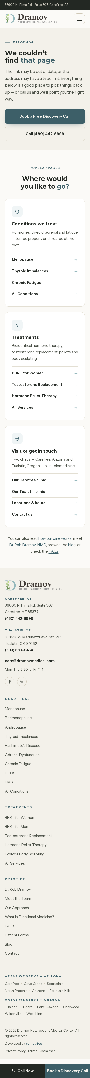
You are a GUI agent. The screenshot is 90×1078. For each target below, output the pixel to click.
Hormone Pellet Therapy (34, 396)
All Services (22, 407)
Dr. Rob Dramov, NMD (27, 544)
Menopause (22, 259)
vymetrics (34, 1043)
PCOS (10, 773)
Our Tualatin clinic (28, 491)
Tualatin (11, 1007)
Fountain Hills (60, 991)
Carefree (12, 984)
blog (72, 544)
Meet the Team (18, 898)
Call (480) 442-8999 (45, 133)
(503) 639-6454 (19, 650)
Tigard (27, 1007)
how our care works (55, 538)
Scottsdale (55, 984)
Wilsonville (13, 1014)
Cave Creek (33, 984)
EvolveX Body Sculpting (24, 854)
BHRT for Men (16, 826)
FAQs (54, 551)
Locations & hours (29, 503)
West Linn (34, 1014)
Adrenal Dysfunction (22, 754)
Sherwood (71, 1007)
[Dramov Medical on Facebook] (9, 681)
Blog (8, 944)
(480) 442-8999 (19, 618)
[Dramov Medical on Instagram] (22, 681)
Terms (32, 1051)
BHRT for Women (28, 373)
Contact (12, 953)
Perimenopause (18, 717)
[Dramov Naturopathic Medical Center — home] (31, 19)
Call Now (26, 1070)
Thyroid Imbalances (30, 271)
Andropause (15, 727)
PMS (9, 782)
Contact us (22, 514)
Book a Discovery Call (67, 1070)
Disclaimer (47, 1051)
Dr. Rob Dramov (18, 889)
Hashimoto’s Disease (22, 745)
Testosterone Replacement (37, 384)
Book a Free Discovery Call (45, 116)
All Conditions (25, 294)
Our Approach (17, 907)
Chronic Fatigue (26, 282)
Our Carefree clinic (29, 480)
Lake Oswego (47, 1007)
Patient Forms (17, 935)
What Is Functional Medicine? (29, 916)
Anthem (38, 991)
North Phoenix (16, 991)
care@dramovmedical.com (30, 660)
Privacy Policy (15, 1051)
